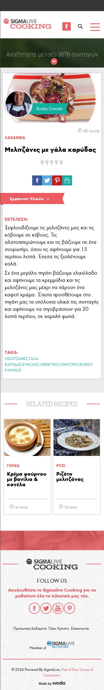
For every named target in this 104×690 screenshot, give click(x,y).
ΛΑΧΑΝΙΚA (15, 137)
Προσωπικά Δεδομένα (30, 628)
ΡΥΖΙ (60, 465)
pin (57, 179)
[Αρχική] (27, 27)
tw (47, 179)
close (54, 61)
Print (67, 179)
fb (37, 179)
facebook (34, 608)
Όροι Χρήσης (59, 628)
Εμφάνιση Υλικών (27, 198)
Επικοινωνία (80, 628)
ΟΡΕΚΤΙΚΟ (49, 364)
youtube (58, 608)
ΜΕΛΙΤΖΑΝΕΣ (16, 358)
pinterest (69, 608)
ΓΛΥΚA (13, 465)
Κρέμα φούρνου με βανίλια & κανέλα (26, 479)
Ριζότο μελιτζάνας (69, 476)
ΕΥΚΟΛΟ (30, 364)
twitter (46, 608)
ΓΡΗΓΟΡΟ (69, 364)
